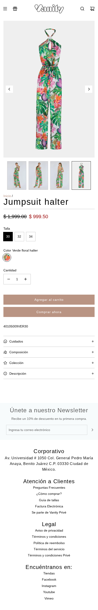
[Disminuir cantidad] (9, 279)
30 (8, 236)
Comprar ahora (49, 312)
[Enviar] (92, 430)
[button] (9, 89)
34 (31, 236)
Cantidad (9, 270)
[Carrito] (92, 9)
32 (19, 236)
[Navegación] (5, 9)
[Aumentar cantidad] (26, 279)
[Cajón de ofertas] (15, 9)
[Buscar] (82, 9)
